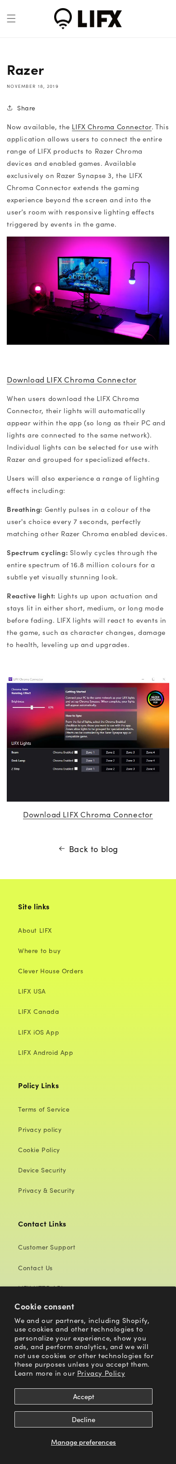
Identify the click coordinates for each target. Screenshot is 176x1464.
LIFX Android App (46, 1052)
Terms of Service (44, 1108)
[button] (11, 18)
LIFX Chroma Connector (112, 126)
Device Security (42, 1169)
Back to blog (93, 848)
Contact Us (35, 1267)
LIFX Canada (39, 1011)
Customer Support (47, 1246)
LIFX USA (32, 990)
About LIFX (35, 930)
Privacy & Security (46, 1190)
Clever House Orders (50, 970)
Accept (83, 1396)
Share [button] (26, 107)
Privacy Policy (101, 1372)
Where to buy (39, 950)
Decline (83, 1419)
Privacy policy (39, 1129)
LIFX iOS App (38, 1031)
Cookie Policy (39, 1149)
